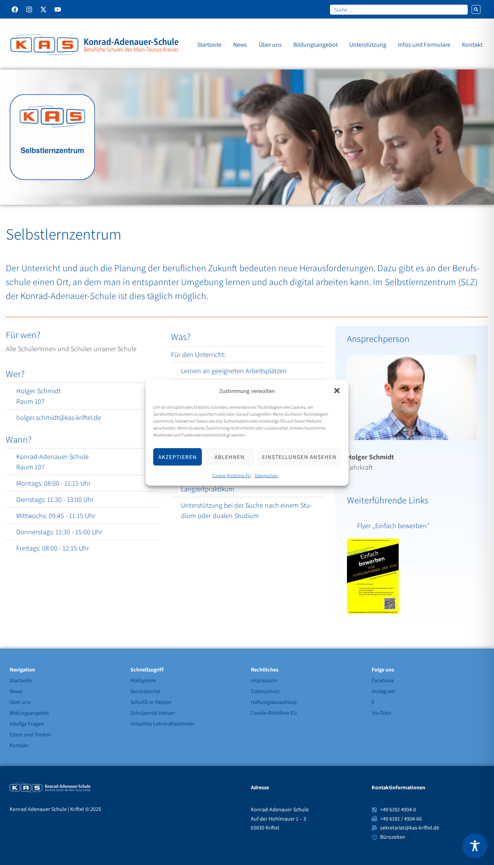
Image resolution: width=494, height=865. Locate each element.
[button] (337, 390)
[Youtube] (57, 9)
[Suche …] (399, 9)
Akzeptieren (177, 456)
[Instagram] (29, 9)
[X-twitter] (43, 9)
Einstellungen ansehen (299, 456)
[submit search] (476, 9)
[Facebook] (15, 9)
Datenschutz (266, 475)
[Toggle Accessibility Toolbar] (475, 846)
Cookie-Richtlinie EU (231, 475)
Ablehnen (230, 456)
